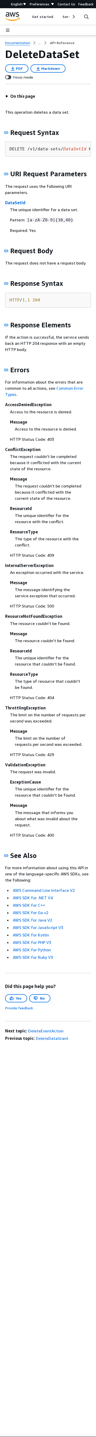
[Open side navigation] (7, 30)
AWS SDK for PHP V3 (32, 942)
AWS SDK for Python (32, 949)
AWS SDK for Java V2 (32, 920)
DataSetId (15, 202)
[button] (20, 96)
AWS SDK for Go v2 (30, 912)
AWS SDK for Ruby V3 (33, 957)
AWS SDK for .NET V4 (33, 897)
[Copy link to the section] (6, 132)
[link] (62, 42)
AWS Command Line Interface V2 (44, 890)
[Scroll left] (28, 17)
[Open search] (86, 17)
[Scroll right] (73, 17)
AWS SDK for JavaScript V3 (38, 927)
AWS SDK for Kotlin (31, 934)
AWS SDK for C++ (29, 905)
